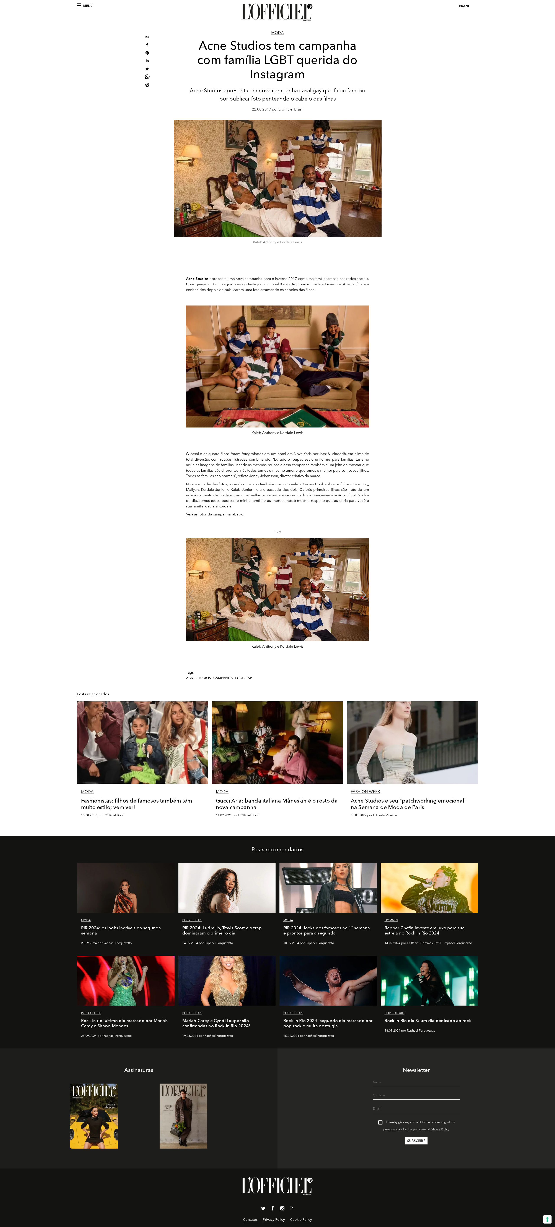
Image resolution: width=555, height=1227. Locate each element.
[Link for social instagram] (282, 1209)
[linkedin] (147, 61)
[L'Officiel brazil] (277, 12)
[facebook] (147, 45)
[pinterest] (147, 53)
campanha (253, 278)
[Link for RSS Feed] (292, 1209)
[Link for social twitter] (263, 1209)
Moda (277, 32)
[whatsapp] (147, 77)
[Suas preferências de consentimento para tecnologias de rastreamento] (547, 1219)
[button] (364, 595)
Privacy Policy (440, 1129)
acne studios (198, 678)
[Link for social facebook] (273, 1209)
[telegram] (147, 85)
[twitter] (147, 69)
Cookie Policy (301, 1219)
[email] (147, 37)
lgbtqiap (243, 678)
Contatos (250, 1219)
